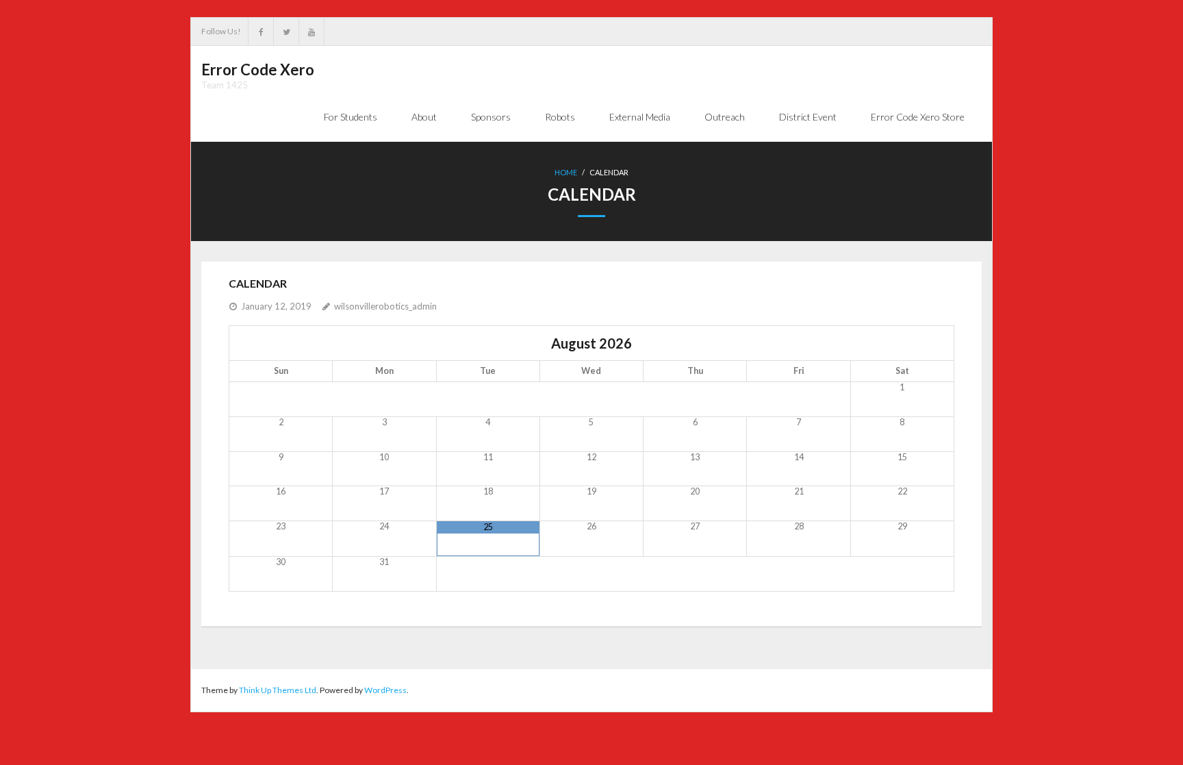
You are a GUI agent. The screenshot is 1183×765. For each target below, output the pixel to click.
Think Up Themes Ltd (277, 690)
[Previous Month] (281, 343)
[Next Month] (902, 343)
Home (566, 172)
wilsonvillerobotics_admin (385, 306)
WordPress (385, 690)
